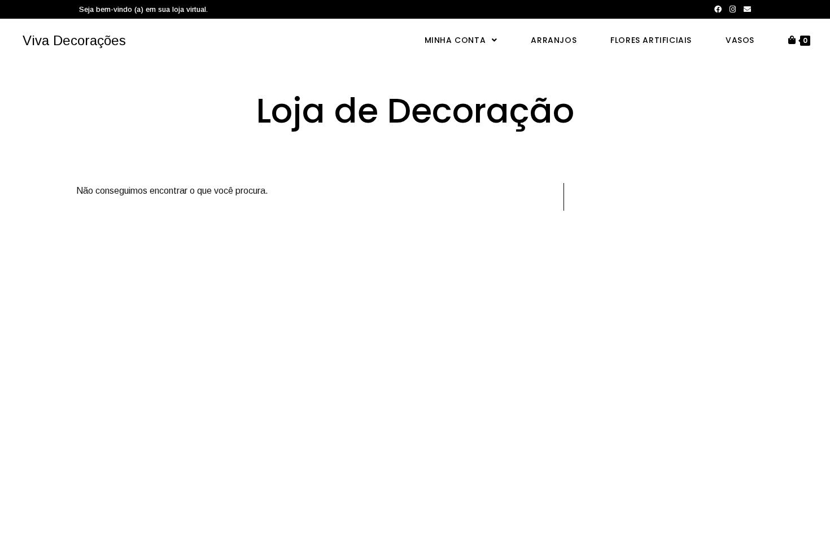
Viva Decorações (74, 40)
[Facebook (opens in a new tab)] (718, 9)
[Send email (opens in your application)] (745, 9)
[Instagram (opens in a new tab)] (733, 9)
